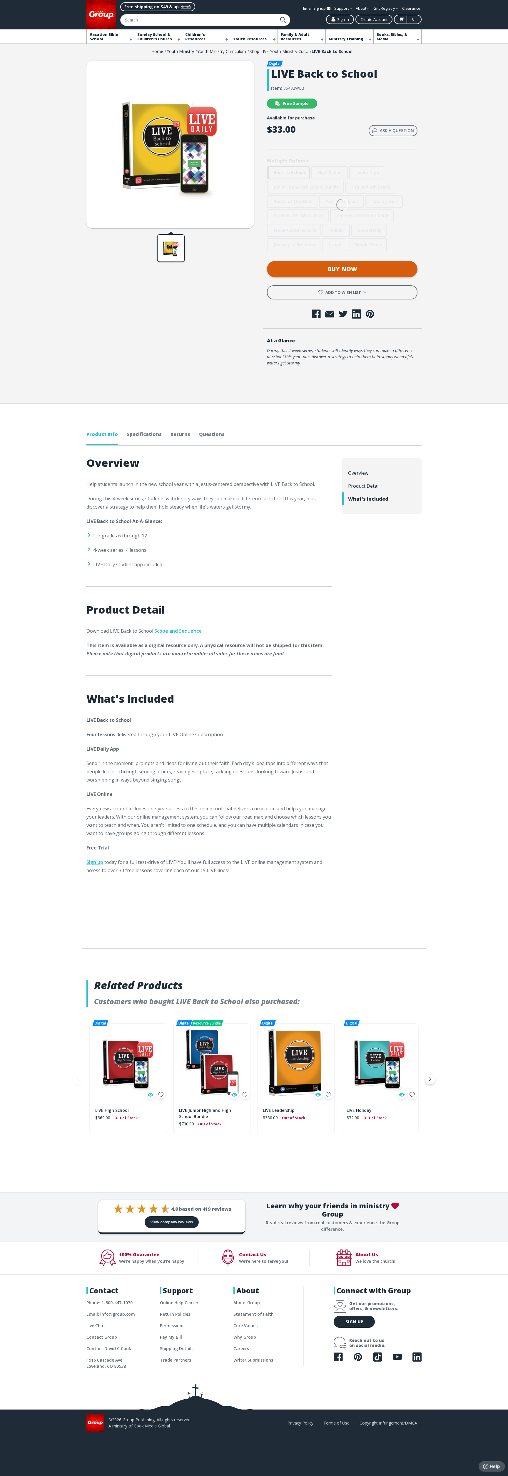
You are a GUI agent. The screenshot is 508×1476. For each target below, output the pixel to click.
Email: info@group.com (110, 1314)
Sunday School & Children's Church (154, 36)
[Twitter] (343, 314)
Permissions (172, 1325)
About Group (246, 1302)
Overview (358, 473)
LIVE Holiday (359, 1110)
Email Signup (315, 8)
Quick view (150, 1094)
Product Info (102, 434)
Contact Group (101, 1337)
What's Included (368, 499)
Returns (180, 434)
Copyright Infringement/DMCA (388, 1423)
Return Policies (175, 1314)
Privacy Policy (300, 1423)
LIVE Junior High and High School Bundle (205, 1113)
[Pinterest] (370, 314)
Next (430, 1079)
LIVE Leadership (279, 1110)
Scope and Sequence (178, 631)
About (361, 8)
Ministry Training (346, 38)
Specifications (144, 434)
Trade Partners (175, 1360)
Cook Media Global (152, 1426)
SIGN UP (354, 1322)
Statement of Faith (253, 1314)
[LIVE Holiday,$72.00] (379, 1062)
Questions (212, 434)
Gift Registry (384, 8)
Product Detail (364, 486)
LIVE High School (112, 1110)
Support (342, 8)
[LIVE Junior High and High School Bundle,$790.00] (212, 1062)
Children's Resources (195, 36)
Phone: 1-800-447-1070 (109, 1302)
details (186, 6)
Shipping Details (176, 1348)
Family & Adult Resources (295, 36)
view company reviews (172, 1222)
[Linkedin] (356, 314)
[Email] (329, 314)
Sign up (94, 862)
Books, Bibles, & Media (392, 36)
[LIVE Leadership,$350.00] (296, 1062)
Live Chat (95, 1325)
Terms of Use (336, 1423)
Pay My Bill (171, 1337)
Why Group (244, 1337)
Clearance (411, 8)
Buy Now (342, 269)
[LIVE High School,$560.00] (128, 1062)
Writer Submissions (253, 1360)
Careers (241, 1348)
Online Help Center (179, 1302)
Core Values (245, 1325)
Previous (78, 1079)
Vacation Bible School (104, 36)
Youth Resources (250, 38)
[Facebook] (316, 314)
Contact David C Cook (108, 1348)
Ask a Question (397, 130)
